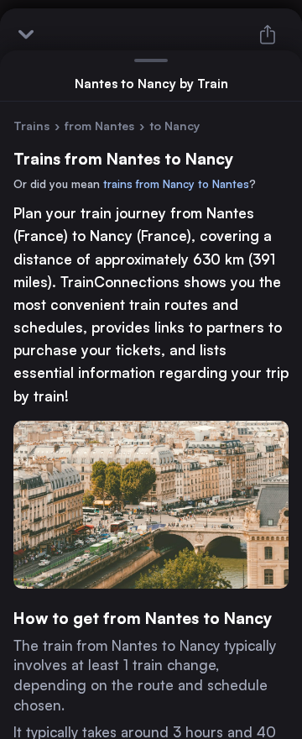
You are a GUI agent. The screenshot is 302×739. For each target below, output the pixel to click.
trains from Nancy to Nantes (176, 184)
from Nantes (99, 125)
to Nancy (174, 125)
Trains (31, 125)
